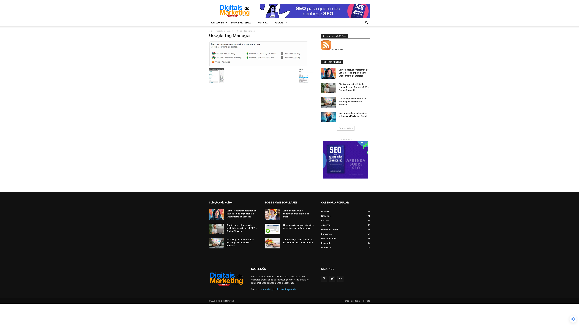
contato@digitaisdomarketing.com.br (278, 289)
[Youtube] (340, 279)
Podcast (280, 22)
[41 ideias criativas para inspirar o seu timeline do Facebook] (272, 229)
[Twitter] (332, 279)
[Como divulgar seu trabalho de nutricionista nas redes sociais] (272, 243)
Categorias (218, 22)
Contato (366, 301)
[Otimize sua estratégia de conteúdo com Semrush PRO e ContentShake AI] (328, 88)
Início (211, 31)
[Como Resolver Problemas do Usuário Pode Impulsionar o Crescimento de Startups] (328, 73)
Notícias (263, 22)
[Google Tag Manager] (258, 65)
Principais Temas (241, 22)
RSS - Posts (337, 49)
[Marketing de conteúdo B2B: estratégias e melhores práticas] (328, 102)
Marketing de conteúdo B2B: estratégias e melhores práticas (353, 101)
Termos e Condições (351, 301)
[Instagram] (324, 279)
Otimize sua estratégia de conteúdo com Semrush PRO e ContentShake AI (354, 87)
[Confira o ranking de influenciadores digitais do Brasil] (272, 214)
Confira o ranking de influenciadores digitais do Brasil (296, 213)
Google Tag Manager (225, 31)
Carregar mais (345, 128)
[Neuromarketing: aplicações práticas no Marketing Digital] (328, 117)
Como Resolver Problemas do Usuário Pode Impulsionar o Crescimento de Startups (354, 73)
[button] (366, 23)
